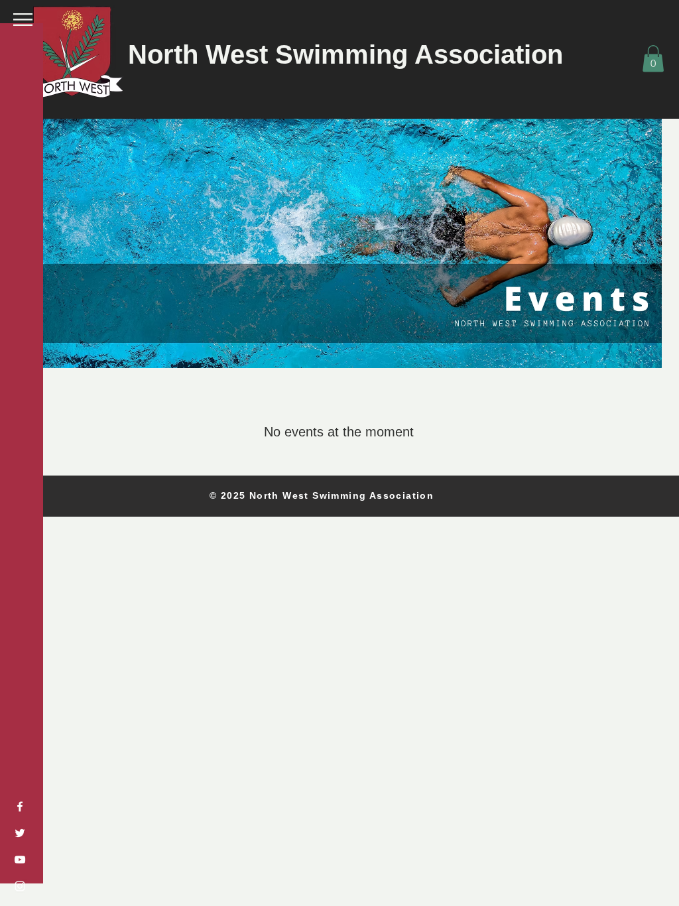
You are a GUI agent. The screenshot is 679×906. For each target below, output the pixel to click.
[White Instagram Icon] (20, 886)
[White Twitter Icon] (20, 833)
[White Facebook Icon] (20, 806)
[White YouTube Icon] (20, 859)
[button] (22, 19)
